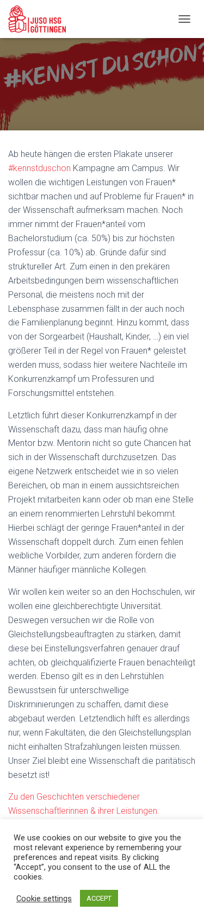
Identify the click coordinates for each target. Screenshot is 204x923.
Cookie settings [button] (44, 898)
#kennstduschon (39, 168)
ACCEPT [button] (99, 898)
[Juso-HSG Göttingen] (41, 19)
